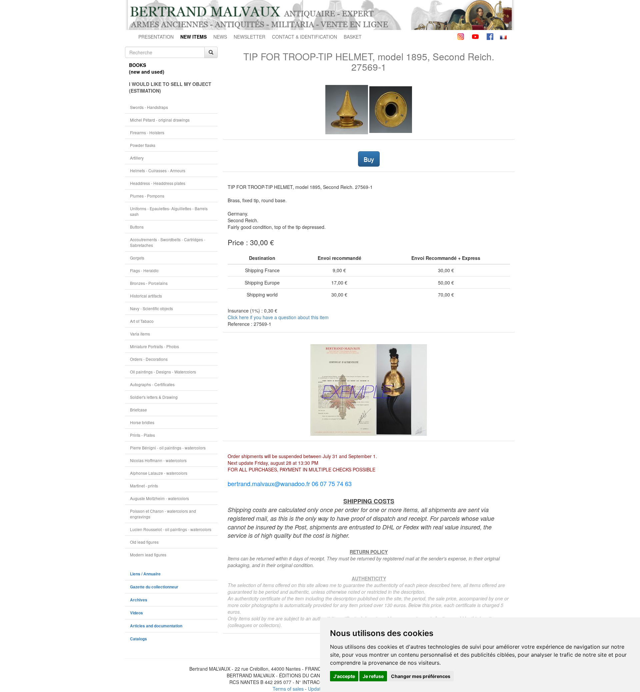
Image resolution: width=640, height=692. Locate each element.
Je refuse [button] (373, 676)
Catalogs (138, 639)
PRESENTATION (156, 36)
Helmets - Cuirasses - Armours (157, 170)
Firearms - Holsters (147, 132)
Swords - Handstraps (149, 107)
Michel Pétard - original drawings (160, 120)
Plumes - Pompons (147, 196)
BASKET (353, 36)
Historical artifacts (146, 296)
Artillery (137, 158)
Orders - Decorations (149, 359)
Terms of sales (288, 688)
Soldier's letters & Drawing (154, 397)
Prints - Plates (142, 435)
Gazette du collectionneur (154, 587)
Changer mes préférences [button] (420, 676)
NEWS (220, 36)
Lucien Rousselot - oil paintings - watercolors (170, 529)
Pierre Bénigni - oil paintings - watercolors (168, 447)
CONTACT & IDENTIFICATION (304, 36)
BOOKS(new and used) (146, 68)
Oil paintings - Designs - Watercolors (163, 371)
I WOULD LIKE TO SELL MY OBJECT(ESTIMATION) (170, 87)
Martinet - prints (144, 485)
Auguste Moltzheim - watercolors (159, 498)
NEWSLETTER (249, 36)
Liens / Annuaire (145, 574)
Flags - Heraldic (144, 270)
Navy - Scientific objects (151, 308)
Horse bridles (142, 422)
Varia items (140, 334)
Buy (369, 159)
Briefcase (138, 409)
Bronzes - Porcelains (149, 283)
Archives (138, 600)
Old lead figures (144, 542)
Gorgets (137, 258)
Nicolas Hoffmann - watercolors (158, 460)
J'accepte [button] (344, 676)
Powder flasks (142, 145)
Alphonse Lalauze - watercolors (158, 473)
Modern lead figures (148, 554)
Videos (136, 613)
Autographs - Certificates (152, 384)
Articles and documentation (156, 626)
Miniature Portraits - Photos (154, 346)
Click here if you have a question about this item (278, 317)
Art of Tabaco (142, 321)
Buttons (137, 227)
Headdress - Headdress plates (157, 183)
